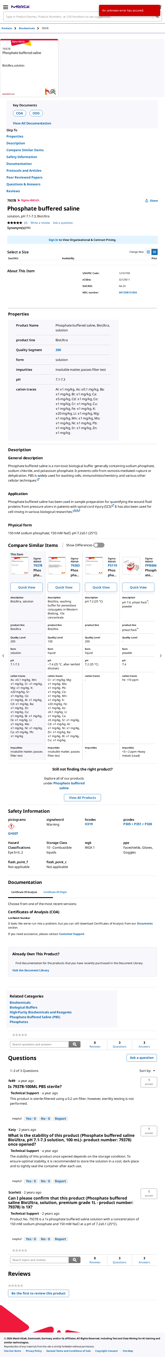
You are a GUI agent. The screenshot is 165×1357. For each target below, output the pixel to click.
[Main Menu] (5, 7)
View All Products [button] (82, 797)
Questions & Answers (23, 184)
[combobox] (82, 16)
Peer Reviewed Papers (24, 177)
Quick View (26, 587)
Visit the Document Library (30, 970)
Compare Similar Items (25, 150)
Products (7, 28)
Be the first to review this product (40, 1294)
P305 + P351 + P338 (137, 824)
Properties (14, 136)
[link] (19, 1035)
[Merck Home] (20, 6)
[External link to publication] (38, 479)
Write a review (40, 223)
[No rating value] (15, 223)
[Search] (157, 16)
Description (15, 143)
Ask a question (63, 223)
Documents (145, 923)
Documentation (19, 163)
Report (60, 1118)
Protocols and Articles (23, 170)
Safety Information (21, 157)
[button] (149, 1082)
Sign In (53, 240)
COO (36, 113)
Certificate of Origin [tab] (55, 892)
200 (58, 350)
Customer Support (72, 934)
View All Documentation (32, 123)
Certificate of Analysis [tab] (24, 892)
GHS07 (13, 833)
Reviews (13, 191)
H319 (89, 824)
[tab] (10, 28)
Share (154, 200)
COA (19, 113)
